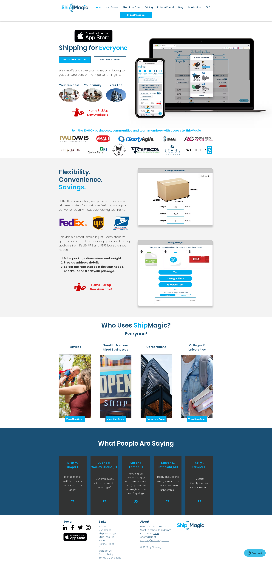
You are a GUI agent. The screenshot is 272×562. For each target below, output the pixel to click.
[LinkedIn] (65, 527)
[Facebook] (72, 527)
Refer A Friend (106, 543)
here (156, 533)
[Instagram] (88, 527)
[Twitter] (80, 527)
